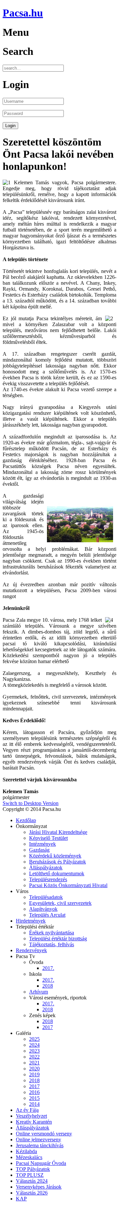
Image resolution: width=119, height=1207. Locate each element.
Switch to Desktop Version (31, 803)
